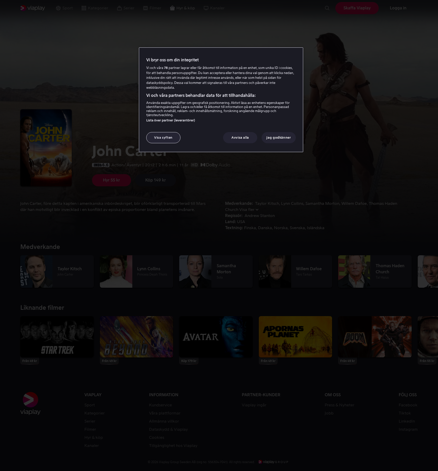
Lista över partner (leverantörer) (170, 120)
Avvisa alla (240, 137)
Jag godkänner (278, 137)
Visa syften (163, 137)
